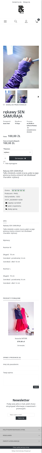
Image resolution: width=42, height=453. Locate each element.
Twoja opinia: (8, 373)
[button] (5, 21)
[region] (21, 33)
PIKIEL (16, 193)
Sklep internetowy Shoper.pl (21, 451)
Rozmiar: (6, 149)
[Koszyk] (36, 21)
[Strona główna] (21, 9)
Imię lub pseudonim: (11, 364)
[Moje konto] (26, 22)
